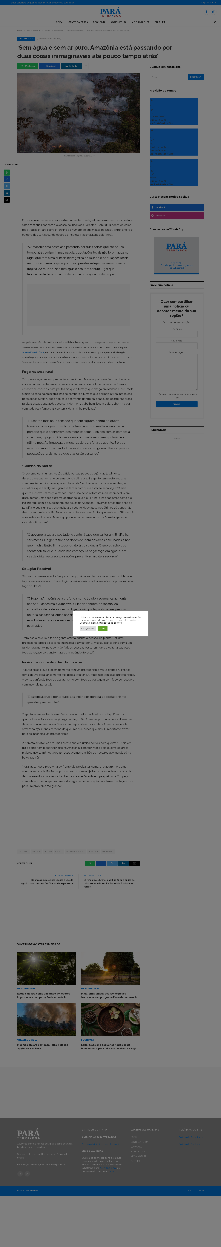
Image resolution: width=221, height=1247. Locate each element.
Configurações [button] (87, 628)
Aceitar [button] (102, 628)
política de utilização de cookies (105, 622)
